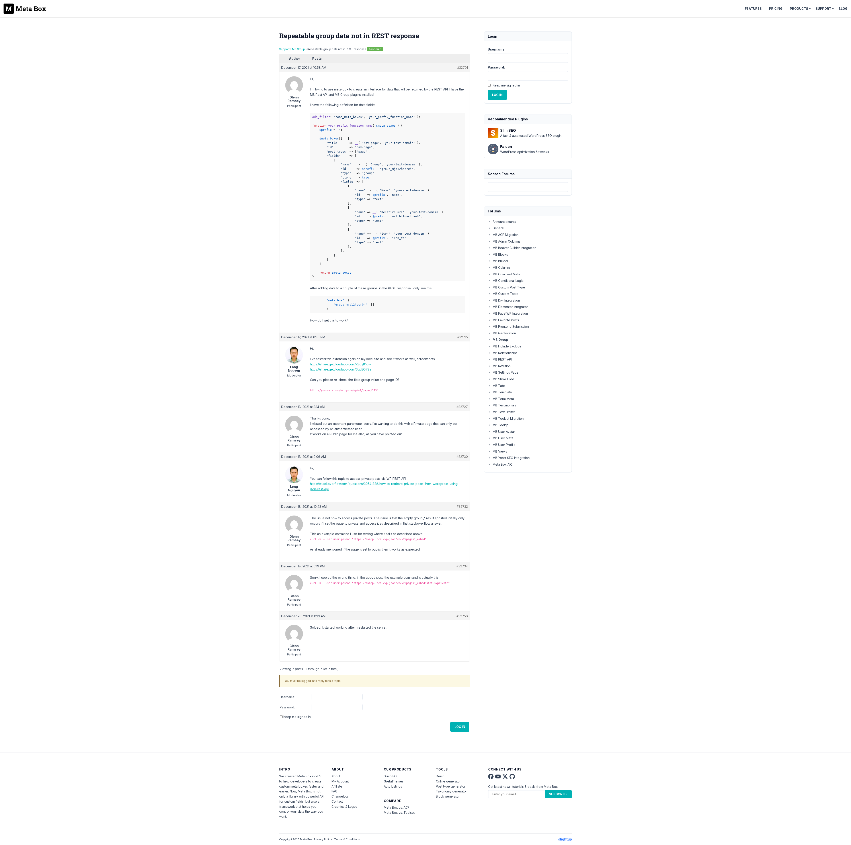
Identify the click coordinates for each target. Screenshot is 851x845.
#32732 (462, 506)
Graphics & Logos (344, 806)
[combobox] (528, 187)
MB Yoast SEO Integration (511, 458)
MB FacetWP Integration (510, 313)
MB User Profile (504, 445)
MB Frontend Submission (511, 326)
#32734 (462, 566)
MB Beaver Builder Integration (514, 248)
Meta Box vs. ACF (397, 807)
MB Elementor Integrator (510, 307)
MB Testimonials (504, 405)
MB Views (500, 451)
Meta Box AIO (503, 464)
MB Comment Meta (506, 274)
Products (799, 8)
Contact (337, 801)
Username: (287, 697)
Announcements (504, 222)
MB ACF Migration (506, 235)
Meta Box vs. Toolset (399, 812)
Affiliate (337, 786)
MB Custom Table (505, 294)
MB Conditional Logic (508, 280)
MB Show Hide (503, 379)
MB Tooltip (500, 425)
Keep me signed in (297, 717)
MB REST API (502, 359)
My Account (340, 781)
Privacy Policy (323, 839)
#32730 (462, 457)
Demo (440, 776)
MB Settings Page (506, 372)
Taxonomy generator (451, 791)
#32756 (462, 616)
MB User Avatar (504, 431)
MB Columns (502, 267)
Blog (843, 8)
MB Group (298, 49)
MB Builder (500, 261)
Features (753, 8)
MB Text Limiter (504, 412)
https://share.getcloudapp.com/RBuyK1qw (340, 364)
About (336, 776)
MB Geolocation (504, 333)
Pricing (776, 8)
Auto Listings (393, 786)
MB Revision (502, 366)
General (498, 228)
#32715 (462, 337)
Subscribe (558, 794)
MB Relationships (505, 353)
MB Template (502, 392)
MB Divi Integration (506, 300)
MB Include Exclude (507, 346)
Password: (287, 707)
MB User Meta (503, 438)
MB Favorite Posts (506, 320)
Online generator (448, 781)
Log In (460, 727)
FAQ (335, 791)
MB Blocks (500, 254)
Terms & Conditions (347, 839)
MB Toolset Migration (508, 418)
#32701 (462, 67)
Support (823, 8)
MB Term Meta (503, 399)
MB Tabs (499, 386)
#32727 (462, 407)
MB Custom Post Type (509, 287)
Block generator (448, 796)
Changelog (340, 796)
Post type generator (450, 786)
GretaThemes (394, 781)
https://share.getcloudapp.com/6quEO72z (340, 369)
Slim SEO (390, 776)
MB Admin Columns (506, 241)
